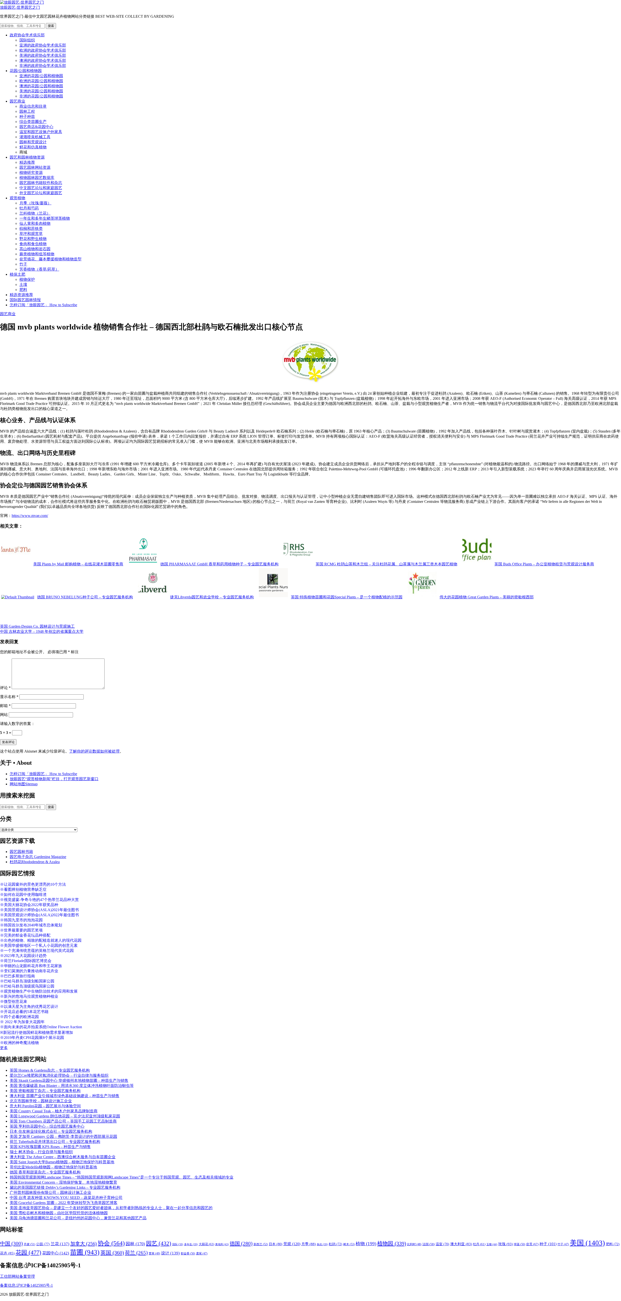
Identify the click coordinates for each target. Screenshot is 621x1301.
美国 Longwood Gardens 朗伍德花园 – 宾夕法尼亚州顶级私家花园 (65, 1116)
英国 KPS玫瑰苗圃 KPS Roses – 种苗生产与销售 (50, 1147)
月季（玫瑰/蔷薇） (35, 203)
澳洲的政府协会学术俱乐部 (42, 60)
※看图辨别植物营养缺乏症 (23, 889)
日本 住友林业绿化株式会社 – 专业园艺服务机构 (51, 1131)
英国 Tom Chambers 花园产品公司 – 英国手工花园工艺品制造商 (63, 1121)
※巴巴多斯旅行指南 (17, 976)
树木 (349, 1244)
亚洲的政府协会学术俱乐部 (42, 45)
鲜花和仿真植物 (33, 147)
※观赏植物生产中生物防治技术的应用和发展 (39, 991)
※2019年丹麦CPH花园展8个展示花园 (32, 1038)
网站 (4, 715)
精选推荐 (27, 162)
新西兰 (260, 1244)
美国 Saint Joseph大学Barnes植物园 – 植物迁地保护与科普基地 (62, 1162)
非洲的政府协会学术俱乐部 (42, 66)
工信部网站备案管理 (17, 1276)
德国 (241, 1243)
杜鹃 (335, 1244)
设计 (170, 1253)
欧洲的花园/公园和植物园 (41, 81)
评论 (5, 688)
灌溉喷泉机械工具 (34, 137)
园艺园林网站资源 (34, 167)
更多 (4, 1048)
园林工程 (27, 111)
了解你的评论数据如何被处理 (94, 751)
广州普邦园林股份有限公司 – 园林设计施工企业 (50, 1192)
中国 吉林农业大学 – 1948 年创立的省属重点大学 (41, 631)
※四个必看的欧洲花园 (19, 1017)
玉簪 (491, 1244)
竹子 (23, 264)
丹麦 (29, 1244)
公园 (43, 1244)
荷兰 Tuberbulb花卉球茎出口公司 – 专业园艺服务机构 (55, 1142)
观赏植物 (17, 198)
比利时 (414, 1244)
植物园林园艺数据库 (36, 178)
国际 (177, 1244)
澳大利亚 (461, 1244)
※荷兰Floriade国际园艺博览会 (25, 961)
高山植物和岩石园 (34, 249)
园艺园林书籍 (21, 852)
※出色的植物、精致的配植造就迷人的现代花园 (41, 940)
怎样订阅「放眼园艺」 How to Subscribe (43, 305)
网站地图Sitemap (24, 784)
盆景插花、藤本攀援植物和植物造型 (50, 259)
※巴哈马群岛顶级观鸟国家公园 (27, 986)
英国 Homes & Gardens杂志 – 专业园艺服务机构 (50, 1070)
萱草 (154, 1253)
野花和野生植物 (33, 239)
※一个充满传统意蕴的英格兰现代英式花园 (37, 950)
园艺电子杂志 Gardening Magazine (38, 857)
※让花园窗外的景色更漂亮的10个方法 (33, 884)
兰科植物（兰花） (34, 213)
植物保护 (27, 279)
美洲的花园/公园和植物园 (41, 91)
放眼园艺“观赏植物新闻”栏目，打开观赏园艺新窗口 (54, 779)
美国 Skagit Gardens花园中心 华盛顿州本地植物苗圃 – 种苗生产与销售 (69, 1080)
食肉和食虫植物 (33, 244)
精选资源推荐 (21, 295)
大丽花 (206, 1244)
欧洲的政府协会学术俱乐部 (42, 50)
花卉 (7, 1253)
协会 (111, 1243)
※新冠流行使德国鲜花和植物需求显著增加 (36, 1032)
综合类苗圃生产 (33, 122)
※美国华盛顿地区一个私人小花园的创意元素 (39, 945)
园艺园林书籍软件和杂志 (40, 183)
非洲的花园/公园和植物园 (41, 96)
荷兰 (136, 1252)
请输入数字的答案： (17, 724)
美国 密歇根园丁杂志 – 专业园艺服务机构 (45, 1091)
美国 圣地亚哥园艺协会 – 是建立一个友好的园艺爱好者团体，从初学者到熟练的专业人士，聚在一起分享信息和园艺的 (111, 1208)
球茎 (519, 1244)
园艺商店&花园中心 (36, 127)
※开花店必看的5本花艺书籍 (24, 1012)
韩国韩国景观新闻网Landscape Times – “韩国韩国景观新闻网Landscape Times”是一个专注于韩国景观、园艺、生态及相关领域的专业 (121, 1177)
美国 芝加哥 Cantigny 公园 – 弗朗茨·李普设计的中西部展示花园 (63, 1136)
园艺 (158, 1243)
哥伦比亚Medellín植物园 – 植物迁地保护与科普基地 (53, 1167)
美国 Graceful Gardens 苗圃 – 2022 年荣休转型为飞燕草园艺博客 (63, 1203)
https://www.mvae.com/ (30, 516)
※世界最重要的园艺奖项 (21, 930)
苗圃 (84, 1252)
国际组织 (27, 40)
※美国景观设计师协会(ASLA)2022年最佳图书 (39, 915)
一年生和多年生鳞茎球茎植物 (44, 218)
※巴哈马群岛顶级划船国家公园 (27, 981)
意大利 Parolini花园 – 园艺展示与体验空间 (45, 1106)
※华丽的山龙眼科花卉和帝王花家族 (31, 966)
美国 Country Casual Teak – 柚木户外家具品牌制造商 (54, 1111)
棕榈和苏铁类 (31, 228)
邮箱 (5, 706)
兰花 (60, 1244)
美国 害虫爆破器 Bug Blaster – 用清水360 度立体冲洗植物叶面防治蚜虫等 (72, 1086)
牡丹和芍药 (29, 208)
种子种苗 (27, 116)
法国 (428, 1244)
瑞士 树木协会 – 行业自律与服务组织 (41, 1152)
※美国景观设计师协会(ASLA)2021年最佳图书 (39, 910)
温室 (442, 1244)
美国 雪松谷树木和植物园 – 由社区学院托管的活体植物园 (59, 1213)
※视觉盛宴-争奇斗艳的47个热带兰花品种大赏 (39, 900)
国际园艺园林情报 (25, 300)
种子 (547, 1244)
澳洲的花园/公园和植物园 (41, 86)
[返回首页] (22, 2)
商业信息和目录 (33, 106)
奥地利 (222, 1244)
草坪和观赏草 (31, 234)
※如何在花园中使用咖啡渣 (23, 894)
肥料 (23, 290)
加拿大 (83, 1243)
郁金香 (188, 1253)
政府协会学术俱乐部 (27, 35)
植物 (366, 1243)
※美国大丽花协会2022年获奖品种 (29, 905)
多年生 (191, 1244)
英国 (112, 1253)
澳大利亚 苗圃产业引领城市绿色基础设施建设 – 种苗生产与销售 (64, 1096)
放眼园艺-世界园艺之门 (20, 7)
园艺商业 (17, 101)
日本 (275, 1244)
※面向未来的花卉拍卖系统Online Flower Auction (41, 1027)
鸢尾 (201, 1253)
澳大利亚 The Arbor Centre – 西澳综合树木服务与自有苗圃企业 (62, 1157)
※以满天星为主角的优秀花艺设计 (29, 1006)
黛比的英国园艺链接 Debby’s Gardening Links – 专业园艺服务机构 (65, 1187)
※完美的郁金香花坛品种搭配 (25, 935)
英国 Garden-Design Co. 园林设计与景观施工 (37, 626)
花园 (28, 1252)
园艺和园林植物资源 (27, 157)
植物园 (391, 1243)
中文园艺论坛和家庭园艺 (40, 188)
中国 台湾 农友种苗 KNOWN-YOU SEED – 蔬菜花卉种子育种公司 (66, 1198)
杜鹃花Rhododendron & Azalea (35, 862)
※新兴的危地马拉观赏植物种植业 (29, 996)
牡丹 (479, 1244)
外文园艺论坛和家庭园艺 (40, 193)
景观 (291, 1244)
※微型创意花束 (13, 1001)
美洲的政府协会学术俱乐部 (42, 55)
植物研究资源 (31, 172)
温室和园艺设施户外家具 (40, 132)
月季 (308, 1244)
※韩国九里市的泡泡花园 (21, 920)
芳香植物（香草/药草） (39, 269)
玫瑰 (505, 1244)
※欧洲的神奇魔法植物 (19, 1043)
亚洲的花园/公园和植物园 (41, 76)
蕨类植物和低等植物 (36, 254)
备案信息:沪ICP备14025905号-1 (26, 1285)
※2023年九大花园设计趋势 (23, 956)
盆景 (532, 1244)
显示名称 (9, 697)
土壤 (23, 284)
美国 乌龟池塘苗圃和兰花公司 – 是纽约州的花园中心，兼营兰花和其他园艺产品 (78, 1218)
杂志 (322, 1244)
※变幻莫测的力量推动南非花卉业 (29, 971)
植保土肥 (17, 274)
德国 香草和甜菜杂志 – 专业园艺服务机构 (45, 1172)
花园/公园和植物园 (26, 71)
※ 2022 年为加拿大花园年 (22, 1022)
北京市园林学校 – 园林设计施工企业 (41, 1101)
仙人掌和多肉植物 (34, 223)
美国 (587, 1243)
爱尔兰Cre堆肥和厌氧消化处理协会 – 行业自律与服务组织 (59, 1075)
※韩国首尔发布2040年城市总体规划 (31, 925)
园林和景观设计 (33, 142)
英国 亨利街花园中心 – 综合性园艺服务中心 (47, 1126)
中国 (11, 1243)
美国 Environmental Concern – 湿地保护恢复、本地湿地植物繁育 (63, 1182)
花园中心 (55, 1253)
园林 (135, 1243)
